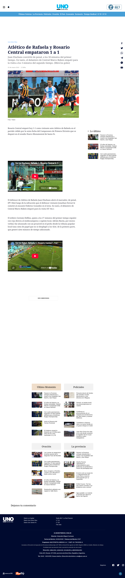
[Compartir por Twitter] (122, 48)
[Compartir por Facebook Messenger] (122, 63)
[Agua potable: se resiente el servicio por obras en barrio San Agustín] (78, 495)
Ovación (55, 14)
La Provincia (38, 14)
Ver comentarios (43, 298)
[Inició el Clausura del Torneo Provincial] (46, 423)
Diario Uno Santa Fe (30, 522)
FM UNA (58, 524)
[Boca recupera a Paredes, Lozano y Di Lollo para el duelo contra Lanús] (46, 473)
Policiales (47, 14)
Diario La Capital (29, 518)
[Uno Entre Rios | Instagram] (123, 565)
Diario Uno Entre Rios (30, 520)
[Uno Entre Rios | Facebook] (113, 565)
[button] (4, 7)
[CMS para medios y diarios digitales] (8, 573)
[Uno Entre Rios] (62, 7)
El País (62, 14)
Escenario (79, 14)
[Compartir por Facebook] (122, 43)
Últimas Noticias (25, 14)
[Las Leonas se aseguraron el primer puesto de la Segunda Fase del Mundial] (46, 454)
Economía (70, 14)
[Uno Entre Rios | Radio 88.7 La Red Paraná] (114, 7)
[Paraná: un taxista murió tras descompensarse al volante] (78, 405)
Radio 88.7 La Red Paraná (64, 518)
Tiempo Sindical (90, 14)
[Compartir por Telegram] (122, 58)
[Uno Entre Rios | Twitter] (118, 565)
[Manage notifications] (120, 573)
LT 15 (104, 14)
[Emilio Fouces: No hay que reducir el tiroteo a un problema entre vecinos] (78, 486)
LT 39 (99, 14)
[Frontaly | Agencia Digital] (19, 573)
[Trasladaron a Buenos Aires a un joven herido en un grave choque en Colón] (78, 425)
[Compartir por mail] (122, 68)
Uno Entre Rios (12, 42)
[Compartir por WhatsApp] (122, 53)
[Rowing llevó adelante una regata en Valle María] (46, 491)
